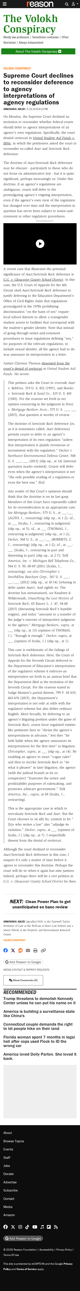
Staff (6, 1157)
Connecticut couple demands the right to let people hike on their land (38, 1026)
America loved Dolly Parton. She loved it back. (39, 1056)
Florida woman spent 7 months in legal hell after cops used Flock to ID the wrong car (39, 1041)
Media (7, 1207)
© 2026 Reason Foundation (20, 1249)
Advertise (10, 1182)
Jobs (6, 1165)
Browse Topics (13, 1141)
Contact (8, 1198)
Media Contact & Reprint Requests (26, 970)
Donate (8, 1174)
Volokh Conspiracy (17, 68)
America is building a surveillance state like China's (39, 1013)
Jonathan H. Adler (14, 109)
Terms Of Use (11, 1255)
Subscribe (10, 1190)
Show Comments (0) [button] (25, 980)
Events (8, 1149)
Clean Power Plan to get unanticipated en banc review (39, 904)
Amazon (9, 1215)
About (7, 1133)
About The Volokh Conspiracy (37, 51)
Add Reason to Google (25, 962)
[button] (75, 4)
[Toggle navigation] (4, 4)
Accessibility (46, 1249)
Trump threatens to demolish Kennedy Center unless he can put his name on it (39, 1000)
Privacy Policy (64, 1249)
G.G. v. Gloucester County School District (33, 280)
